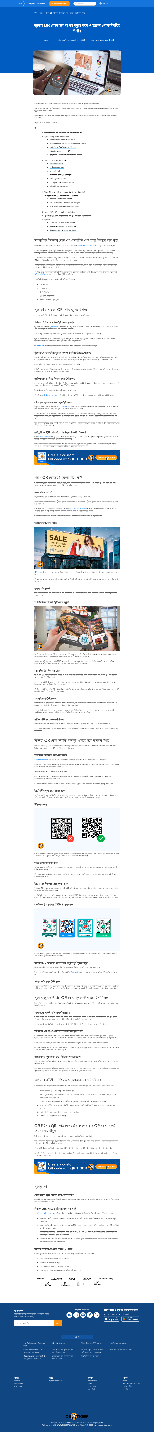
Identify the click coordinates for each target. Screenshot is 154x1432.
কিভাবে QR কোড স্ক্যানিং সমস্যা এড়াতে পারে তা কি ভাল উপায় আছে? (64, 192)
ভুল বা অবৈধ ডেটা (55, 171)
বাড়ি (35, 13)
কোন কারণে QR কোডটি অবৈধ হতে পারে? (62, 222)
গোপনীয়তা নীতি (127, 1386)
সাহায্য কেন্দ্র (18, 1386)
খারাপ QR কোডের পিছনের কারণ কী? (55, 160)
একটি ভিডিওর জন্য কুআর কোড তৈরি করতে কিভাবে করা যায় (62, 1351)
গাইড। (16, 1378)
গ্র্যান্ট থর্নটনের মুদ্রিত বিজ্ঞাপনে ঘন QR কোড (63, 147)
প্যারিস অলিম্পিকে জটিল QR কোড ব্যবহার (62, 139)
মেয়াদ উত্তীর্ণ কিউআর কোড (58, 178)
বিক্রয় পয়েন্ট (74, 972)
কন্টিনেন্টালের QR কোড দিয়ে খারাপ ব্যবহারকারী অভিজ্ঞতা (66, 154)
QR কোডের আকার (40, 572)
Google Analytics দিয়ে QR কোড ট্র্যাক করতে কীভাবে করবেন (34, 1357)
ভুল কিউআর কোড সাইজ (57, 167)
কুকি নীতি (125, 1389)
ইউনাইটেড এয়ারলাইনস (43, 436)
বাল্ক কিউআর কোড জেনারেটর (118, 1343)
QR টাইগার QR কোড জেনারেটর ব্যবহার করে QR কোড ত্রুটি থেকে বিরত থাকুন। (68, 216)
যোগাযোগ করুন (18, 1383)
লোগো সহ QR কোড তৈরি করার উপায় (121, 1349)
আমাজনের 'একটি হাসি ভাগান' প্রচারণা (61, 198)
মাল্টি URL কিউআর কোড (59, 1343)
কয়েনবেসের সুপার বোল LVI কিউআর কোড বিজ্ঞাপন (64, 206)
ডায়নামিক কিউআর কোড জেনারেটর (88, 245)
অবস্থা (90, 1383)
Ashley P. (47, 40)
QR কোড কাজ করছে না (51, 395)
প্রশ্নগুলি (17, 1380)
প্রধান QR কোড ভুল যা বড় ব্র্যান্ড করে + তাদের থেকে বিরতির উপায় (65, 13)
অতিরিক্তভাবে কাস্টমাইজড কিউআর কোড (62, 182)
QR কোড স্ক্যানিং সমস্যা (77, 508)
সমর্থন (51, 1378)
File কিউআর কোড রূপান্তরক (90, 1356)
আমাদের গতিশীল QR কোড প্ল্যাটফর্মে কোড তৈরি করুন (60, 212)
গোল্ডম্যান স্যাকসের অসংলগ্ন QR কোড (62, 151)
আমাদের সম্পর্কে (92, 1380)
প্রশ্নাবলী (47, 219)
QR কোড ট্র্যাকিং (39, 274)
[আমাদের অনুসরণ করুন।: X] (97, 1315)
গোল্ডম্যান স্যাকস (65, 406)
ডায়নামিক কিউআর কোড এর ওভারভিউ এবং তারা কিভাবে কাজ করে (63, 132)
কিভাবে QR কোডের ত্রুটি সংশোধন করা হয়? (63, 226)
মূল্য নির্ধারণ (91, 1389)
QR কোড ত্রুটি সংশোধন (43, 1213)
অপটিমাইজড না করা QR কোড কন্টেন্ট (60, 175)
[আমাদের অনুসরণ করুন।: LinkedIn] (69, 1315)
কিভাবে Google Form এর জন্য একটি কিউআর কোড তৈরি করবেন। (92, 1351)
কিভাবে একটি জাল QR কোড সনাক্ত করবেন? (63, 230)
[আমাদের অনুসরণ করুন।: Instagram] (83, 1315)
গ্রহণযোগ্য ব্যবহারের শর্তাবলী (131, 1383)
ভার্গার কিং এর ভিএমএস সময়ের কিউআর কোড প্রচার (65, 202)
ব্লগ (41, 13)
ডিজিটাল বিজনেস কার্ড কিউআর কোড (91, 1343)
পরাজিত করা (40, 345)
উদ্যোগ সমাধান (92, 1386)
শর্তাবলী (125, 1378)
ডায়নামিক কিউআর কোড (41, 759)
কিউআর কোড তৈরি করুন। (60, 3)
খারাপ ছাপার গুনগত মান (56, 163)
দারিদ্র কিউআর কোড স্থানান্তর (59, 186)
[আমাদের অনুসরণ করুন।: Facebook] (90, 1315)
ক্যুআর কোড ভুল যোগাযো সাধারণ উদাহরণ (56, 136)
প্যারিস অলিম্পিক (55, 326)
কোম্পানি (90, 1378)
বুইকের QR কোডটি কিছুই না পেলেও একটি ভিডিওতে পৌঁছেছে (68, 143)
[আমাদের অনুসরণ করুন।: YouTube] (76, 1315)
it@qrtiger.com (55, 1380)
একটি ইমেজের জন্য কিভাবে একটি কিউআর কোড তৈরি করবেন (33, 1351)
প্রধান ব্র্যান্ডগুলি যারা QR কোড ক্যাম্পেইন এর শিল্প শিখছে (61, 196)
